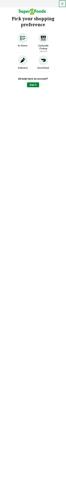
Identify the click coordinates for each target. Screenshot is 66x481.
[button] (22, 43)
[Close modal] (62, 3)
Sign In (33, 85)
